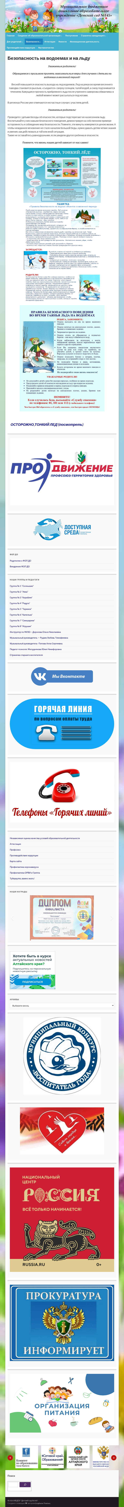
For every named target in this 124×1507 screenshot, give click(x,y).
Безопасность (33, 41)
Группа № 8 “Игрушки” (21, 626)
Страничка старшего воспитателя (26, 655)
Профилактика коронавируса (24, 867)
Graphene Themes (42, 1503)
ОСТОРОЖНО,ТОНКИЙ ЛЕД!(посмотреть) (47, 424)
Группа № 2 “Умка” (19, 591)
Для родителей (14, 41)
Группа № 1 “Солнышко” (22, 586)
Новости (63, 41)
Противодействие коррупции (21, 47)
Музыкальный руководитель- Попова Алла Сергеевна (36, 643)
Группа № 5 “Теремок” (21, 609)
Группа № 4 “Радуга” (20, 603)
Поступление (71, 35)
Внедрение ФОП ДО (20, 566)
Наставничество (46, 47)
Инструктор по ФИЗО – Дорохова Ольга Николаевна (35, 632)
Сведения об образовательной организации (39, 35)
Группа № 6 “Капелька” (21, 614)
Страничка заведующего (93, 35)
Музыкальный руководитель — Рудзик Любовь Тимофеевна (39, 637)
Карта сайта (16, 861)
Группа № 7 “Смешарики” (22, 620)
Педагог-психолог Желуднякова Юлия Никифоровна (36, 649)
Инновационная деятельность (84, 41)
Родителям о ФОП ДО (20, 560)
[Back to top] (117, 1500)
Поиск (11, 1475)
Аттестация (49, 41)
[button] (12, 918)
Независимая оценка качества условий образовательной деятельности (45, 838)
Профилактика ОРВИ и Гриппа (25, 872)
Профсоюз (15, 849)
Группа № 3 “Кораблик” (21, 597)
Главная (11, 35)
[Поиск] (25, 1484)
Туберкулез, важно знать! (22, 878)
